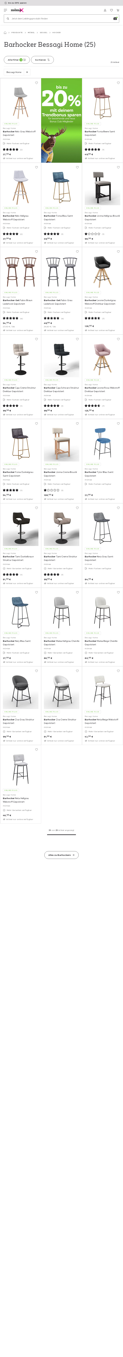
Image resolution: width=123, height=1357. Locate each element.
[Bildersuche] (115, 18)
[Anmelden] (105, 10)
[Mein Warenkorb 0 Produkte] (118, 10)
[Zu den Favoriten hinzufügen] (36, 83)
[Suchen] (8, 18)
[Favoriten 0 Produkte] (111, 10)
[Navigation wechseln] (5, 10)
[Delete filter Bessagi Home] (27, 72)
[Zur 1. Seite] (61, 834)
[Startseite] (5, 32)
